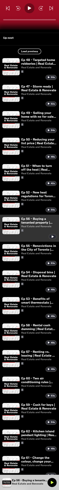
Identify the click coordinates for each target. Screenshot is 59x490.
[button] (29, 69)
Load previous (29, 51)
